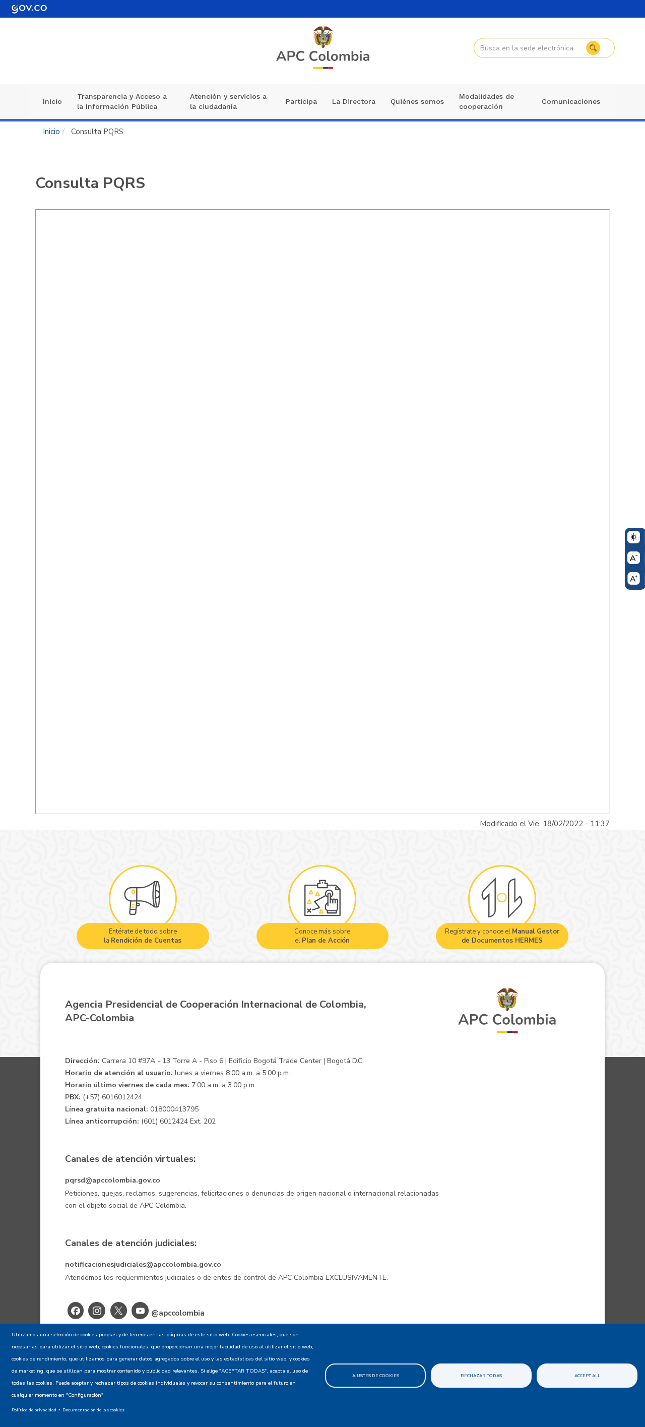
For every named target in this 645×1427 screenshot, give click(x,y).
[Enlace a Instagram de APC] (96, 1310)
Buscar (593, 48)
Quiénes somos (417, 101)
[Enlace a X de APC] (118, 1310)
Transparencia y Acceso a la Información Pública (122, 101)
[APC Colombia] (323, 48)
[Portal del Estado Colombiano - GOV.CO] (29, 9)
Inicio (52, 101)
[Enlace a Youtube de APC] (140, 1310)
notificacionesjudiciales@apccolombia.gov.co (143, 1264)
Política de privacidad (34, 1410)
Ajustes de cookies (375, 1376)
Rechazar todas (481, 1376)
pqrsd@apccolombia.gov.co (112, 1180)
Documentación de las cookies (93, 1410)
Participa (301, 101)
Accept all (587, 1376)
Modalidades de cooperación (486, 101)
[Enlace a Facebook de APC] (76, 1310)
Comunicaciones (571, 101)
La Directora (353, 101)
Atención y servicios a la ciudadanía (228, 101)
